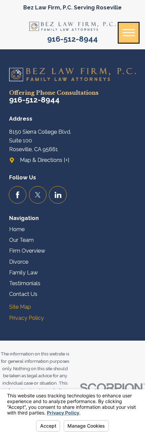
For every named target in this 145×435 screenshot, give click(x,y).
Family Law (23, 272)
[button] (129, 33)
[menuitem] (72, 229)
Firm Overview (27, 251)
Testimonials (24, 283)
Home (17, 229)
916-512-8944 (72, 39)
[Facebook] (18, 195)
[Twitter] (38, 195)
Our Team (21, 240)
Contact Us (23, 294)
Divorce (18, 262)
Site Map (20, 307)
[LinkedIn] (58, 195)
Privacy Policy (26, 318)
